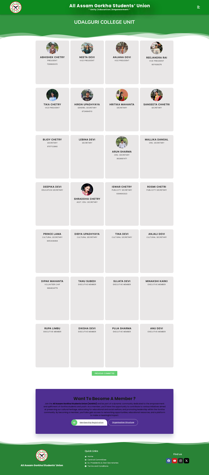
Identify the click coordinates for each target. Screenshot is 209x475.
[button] (198, 7)
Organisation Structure (123, 422)
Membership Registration (92, 422)
